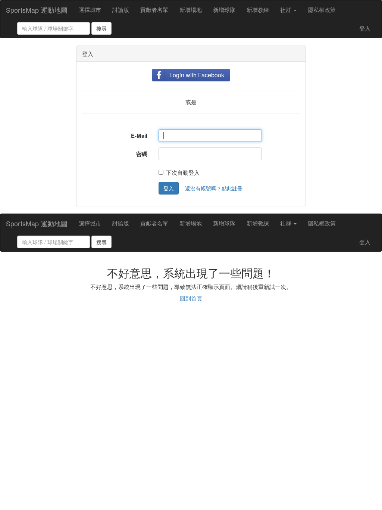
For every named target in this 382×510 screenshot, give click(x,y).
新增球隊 (224, 9)
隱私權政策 (322, 9)
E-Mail (139, 135)
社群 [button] (286, 9)
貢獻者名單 (154, 9)
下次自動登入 (183, 172)
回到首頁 (191, 298)
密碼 (141, 154)
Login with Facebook (196, 75)
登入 (364, 28)
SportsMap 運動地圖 (37, 10)
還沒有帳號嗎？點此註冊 (213, 188)
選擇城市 (90, 9)
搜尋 (101, 28)
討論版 (120, 9)
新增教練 (258, 9)
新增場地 (190, 9)
